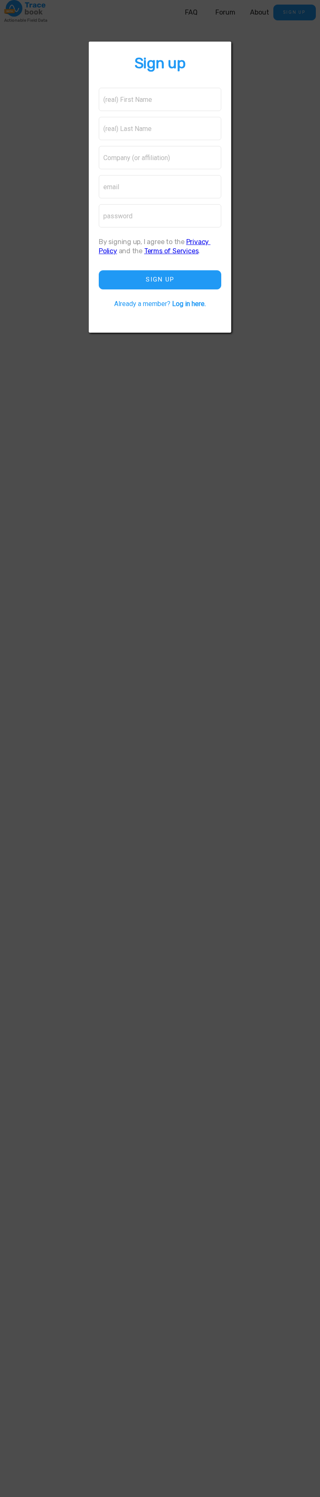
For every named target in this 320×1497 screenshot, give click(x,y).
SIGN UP (160, 279)
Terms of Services (171, 251)
